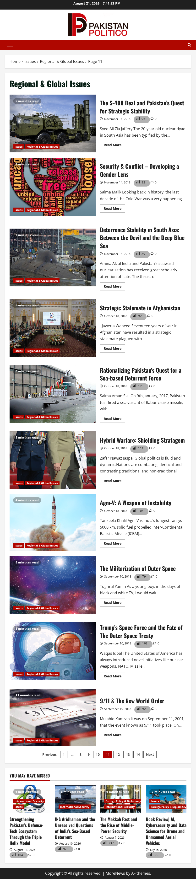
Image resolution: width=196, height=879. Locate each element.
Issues (18, 146)
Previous (49, 754)
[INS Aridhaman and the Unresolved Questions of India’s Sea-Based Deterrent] (75, 798)
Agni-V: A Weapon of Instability (53, 523)
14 (138, 754)
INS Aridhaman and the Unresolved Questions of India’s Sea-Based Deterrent (75, 828)
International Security (29, 801)
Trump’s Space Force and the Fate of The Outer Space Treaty (53, 651)
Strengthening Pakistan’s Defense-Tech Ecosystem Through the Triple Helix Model (26, 831)
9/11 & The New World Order (53, 717)
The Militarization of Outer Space (53, 585)
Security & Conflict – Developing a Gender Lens (53, 187)
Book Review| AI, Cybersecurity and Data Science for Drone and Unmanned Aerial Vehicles (166, 831)
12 (118, 754)
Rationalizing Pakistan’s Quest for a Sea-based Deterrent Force (53, 394)
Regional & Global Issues (42, 146)
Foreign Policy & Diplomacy (123, 801)
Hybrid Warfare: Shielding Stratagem (53, 460)
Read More (114, 145)
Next (150, 754)
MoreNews (115, 873)
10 (98, 754)
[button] (10, 45)
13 (128, 754)
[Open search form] (189, 44)
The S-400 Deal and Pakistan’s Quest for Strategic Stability (53, 123)
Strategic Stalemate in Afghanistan (53, 328)
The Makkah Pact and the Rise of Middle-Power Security (118, 825)
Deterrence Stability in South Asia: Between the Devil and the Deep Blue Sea (53, 257)
